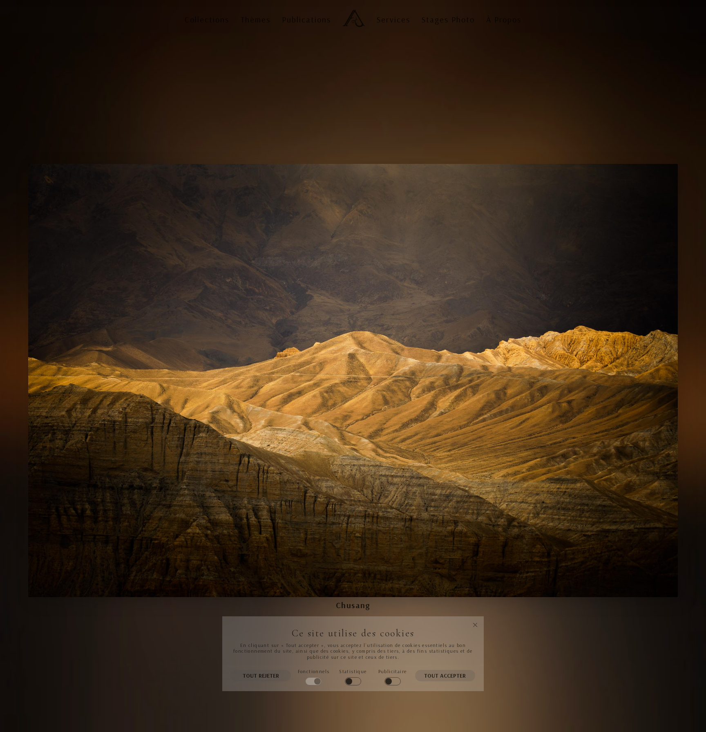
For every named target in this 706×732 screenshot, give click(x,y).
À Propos (503, 20)
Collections (207, 20)
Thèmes (255, 20)
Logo (352, 11)
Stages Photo (448, 20)
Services (393, 20)
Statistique (352, 671)
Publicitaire (392, 671)
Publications (306, 20)
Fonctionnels (314, 671)
